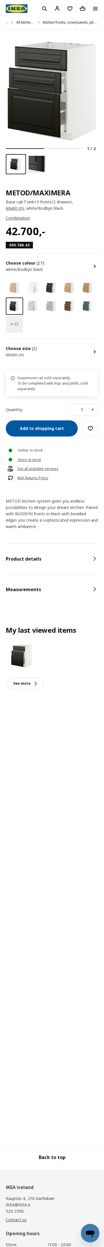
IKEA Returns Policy (32, 478)
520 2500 (15, 1211)
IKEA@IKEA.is (18, 1204)
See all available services (37, 469)
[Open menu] (95, 8)
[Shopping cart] (82, 8)
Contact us (16, 1219)
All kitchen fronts (30, 22)
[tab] (52, 559)
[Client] (57, 8)
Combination (18, 218)
